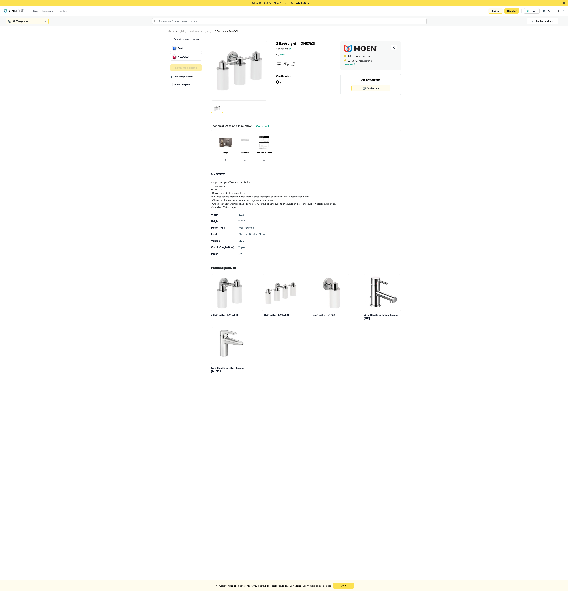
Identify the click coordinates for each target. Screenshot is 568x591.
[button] (495, 11)
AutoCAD (183, 56)
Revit (181, 48)
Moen (283, 54)
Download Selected (186, 67)
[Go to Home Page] (18, 11)
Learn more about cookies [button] (317, 585)
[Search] (155, 21)
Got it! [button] (343, 585)
